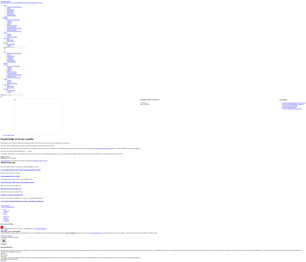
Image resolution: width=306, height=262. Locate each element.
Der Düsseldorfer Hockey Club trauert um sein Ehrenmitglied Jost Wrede (20, 170)
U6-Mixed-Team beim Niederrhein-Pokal (12, 195)
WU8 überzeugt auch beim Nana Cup (11, 188)
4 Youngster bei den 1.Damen (290, 105)
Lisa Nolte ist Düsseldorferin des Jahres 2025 (294, 103)
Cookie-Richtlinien (96, 233)
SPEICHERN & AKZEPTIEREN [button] (9, 259)
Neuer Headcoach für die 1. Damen (10, 176)
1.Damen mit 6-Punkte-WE (289, 107)
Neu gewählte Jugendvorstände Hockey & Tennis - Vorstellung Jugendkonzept (22, 201)
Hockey (45, 160)
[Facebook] (1, 227)
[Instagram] (2, 227)
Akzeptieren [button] (4, 236)
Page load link (4, 230)
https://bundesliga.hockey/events (101, 148)
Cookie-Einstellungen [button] (70, 233)
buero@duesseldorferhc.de (7, 207)
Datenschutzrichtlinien (40, 228)
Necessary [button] (3, 253)
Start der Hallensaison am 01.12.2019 (292, 108)
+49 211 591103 (5, 205)
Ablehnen (9, 236)
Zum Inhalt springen (6, 1)
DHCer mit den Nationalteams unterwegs (293, 104)
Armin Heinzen (4, 160)
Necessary (5, 255)
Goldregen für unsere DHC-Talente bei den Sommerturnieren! (17, 182)
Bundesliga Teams (38, 160)
